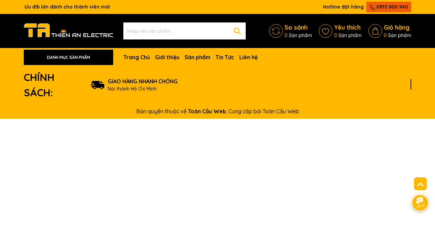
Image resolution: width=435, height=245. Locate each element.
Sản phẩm (197, 57)
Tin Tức (224, 57)
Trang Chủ (136, 57)
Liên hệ (248, 57)
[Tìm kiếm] (237, 31)
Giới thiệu (167, 57)
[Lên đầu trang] (420, 184)
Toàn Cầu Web (281, 111)
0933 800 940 (391, 7)
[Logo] (68, 31)
